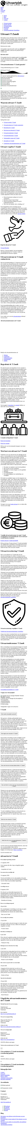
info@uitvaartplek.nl (6, 1102)
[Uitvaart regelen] (14, 242)
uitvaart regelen (21, 213)
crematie (17, 405)
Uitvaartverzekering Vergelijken (11, 30)
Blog (2, 9)
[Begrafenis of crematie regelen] (14, 434)
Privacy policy (4, 1076)
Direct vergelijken (17, 849)
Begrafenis (6, 27)
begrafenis (10, 405)
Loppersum (6, 356)
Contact (2, 11)
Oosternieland (7, 359)
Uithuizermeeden (8, 358)
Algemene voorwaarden (6, 1078)
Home (2, 7)
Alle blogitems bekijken (6, 1124)
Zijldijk (5, 360)
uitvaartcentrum (17, 316)
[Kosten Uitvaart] (14, 533)
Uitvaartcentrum (8, 26)
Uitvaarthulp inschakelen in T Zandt (9, 689)
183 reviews (21, 76)
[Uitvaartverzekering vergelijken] (14, 625)
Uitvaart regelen (8, 23)
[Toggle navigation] (1, 13)
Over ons (3, 10)
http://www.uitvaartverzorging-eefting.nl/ (11, 1026)
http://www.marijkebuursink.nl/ (8, 1013)
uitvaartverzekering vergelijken (8, 597)
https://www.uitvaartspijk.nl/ (7, 1039)
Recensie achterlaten (6, 1079)
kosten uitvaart (14, 504)
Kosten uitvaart (7, 24)
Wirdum (6, 355)
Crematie (6, 28)
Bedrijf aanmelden (5, 1075)
